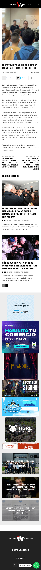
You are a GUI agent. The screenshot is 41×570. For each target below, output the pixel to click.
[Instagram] (20, 565)
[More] (31, 78)
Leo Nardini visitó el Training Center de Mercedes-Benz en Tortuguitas (20, 463)
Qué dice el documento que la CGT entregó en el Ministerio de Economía (20, 510)
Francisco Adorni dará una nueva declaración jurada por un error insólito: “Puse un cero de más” (20, 487)
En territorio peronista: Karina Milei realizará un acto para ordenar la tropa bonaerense (10, 163)
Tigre (4, 220)
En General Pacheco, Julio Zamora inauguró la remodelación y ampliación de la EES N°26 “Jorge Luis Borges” (19, 213)
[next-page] (6, 285)
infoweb (36, 72)
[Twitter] (26, 565)
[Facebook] (15, 565)
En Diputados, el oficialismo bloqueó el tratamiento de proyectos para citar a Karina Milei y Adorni (30, 164)
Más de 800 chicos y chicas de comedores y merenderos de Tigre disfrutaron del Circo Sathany (19, 265)
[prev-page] (3, 285)
